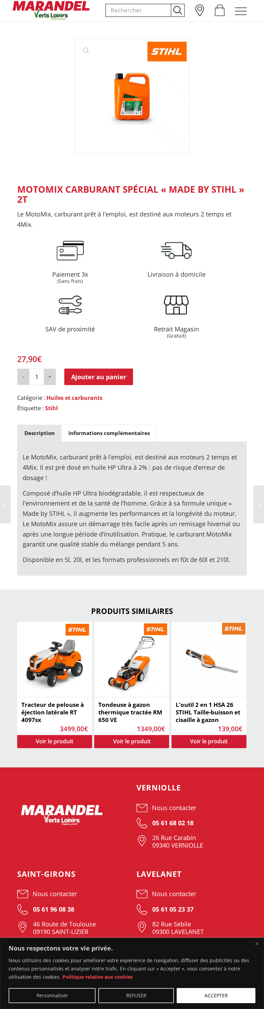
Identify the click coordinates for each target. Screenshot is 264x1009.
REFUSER (136, 995)
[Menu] (237, 10)
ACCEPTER (216, 995)
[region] (132, 973)
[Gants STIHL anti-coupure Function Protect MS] (5, 504)
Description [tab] (39, 432)
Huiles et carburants (74, 398)
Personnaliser (52, 995)
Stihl (51, 408)
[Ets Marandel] (51, 10)
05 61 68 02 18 (172, 823)
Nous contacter (174, 808)
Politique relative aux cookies (98, 977)
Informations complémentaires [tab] (109, 432)
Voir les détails (55, 742)
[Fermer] (257, 943)
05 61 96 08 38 (52, 909)
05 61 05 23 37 (172, 909)
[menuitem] (199, 8)
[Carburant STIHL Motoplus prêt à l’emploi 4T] (258, 504)
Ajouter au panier (98, 377)
